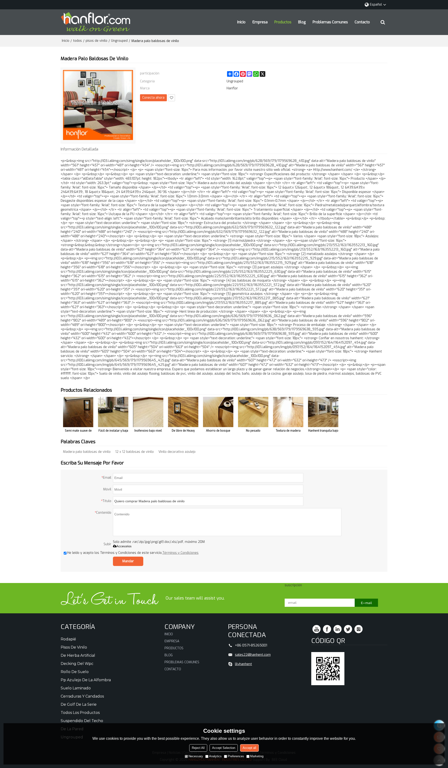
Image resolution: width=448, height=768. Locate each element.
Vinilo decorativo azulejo (177, 452)
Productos (282, 22)
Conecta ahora (153, 97)
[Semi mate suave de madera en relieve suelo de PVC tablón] (78, 412)
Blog (302, 22)
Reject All (198, 748)
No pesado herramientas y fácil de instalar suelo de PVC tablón (253, 431)
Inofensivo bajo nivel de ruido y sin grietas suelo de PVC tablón (148, 431)
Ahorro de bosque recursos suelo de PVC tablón (218, 431)
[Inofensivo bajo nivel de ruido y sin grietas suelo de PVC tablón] (148, 412)
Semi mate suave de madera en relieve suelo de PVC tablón (78, 431)
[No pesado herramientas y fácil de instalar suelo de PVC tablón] (253, 412)
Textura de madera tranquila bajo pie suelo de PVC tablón (288, 431)
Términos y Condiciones (180, 553)
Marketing (256, 756)
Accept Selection (223, 748)
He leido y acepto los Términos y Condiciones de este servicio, (133, 553)
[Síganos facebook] (327, 629)
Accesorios (124, 546)
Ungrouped (119, 40)
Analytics (215, 756)
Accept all (249, 748)
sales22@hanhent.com (253, 654)
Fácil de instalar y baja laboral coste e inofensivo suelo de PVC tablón (113, 431)
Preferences (236, 756)
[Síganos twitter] (348, 629)
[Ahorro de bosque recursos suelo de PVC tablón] (218, 412)
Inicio (241, 22)
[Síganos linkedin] (337, 629)
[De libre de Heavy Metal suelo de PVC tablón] (183, 412)
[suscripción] (366, 603)
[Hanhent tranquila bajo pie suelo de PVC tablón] (323, 412)
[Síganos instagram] (358, 629)
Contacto (362, 22)
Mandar (128, 561)
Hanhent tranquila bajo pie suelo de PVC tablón (323, 431)
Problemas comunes (330, 22)
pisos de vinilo (96, 40)
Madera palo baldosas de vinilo (87, 452)
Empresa (260, 22)
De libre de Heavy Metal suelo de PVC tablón (183, 431)
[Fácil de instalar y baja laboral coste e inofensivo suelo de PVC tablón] (113, 412)
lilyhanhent (243, 664)
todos (77, 40)
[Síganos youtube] (316, 629)
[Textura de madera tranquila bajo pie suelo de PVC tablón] (288, 412)
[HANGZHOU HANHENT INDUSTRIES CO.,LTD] (96, 22)
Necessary (196, 756)
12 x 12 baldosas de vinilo (134, 452)
